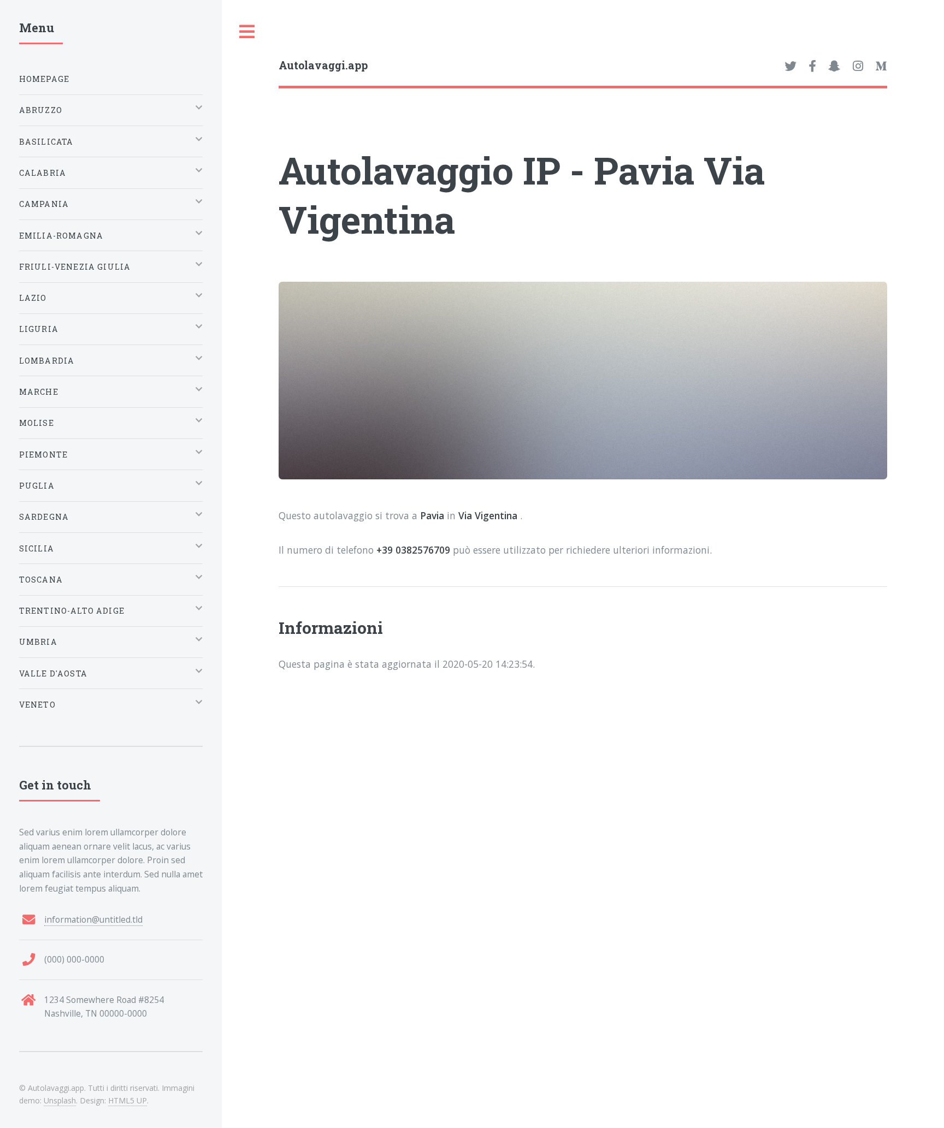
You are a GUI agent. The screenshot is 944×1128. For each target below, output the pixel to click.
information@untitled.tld (93, 919)
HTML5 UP (127, 1100)
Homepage (44, 79)
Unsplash (60, 1100)
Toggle (247, 32)
